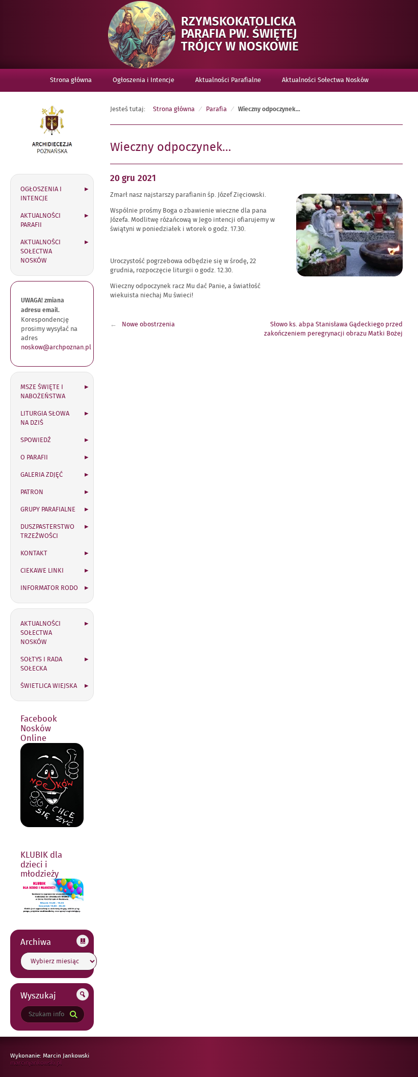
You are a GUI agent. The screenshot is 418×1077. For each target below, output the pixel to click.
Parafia (216, 109)
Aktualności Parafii (40, 220)
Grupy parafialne (47, 509)
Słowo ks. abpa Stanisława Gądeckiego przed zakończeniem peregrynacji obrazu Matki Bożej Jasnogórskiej (333, 333)
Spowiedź (35, 440)
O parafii (34, 457)
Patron (31, 492)
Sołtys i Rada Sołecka (41, 664)
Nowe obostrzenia (148, 324)
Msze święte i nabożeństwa (42, 391)
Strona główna (71, 80)
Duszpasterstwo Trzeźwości (47, 531)
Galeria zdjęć (41, 474)
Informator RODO (49, 588)
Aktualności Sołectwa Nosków (325, 80)
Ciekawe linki (42, 570)
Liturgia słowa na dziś (44, 418)
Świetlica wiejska (48, 685)
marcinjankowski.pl (46, 1062)
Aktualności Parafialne (228, 80)
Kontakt (33, 553)
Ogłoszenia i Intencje (143, 80)
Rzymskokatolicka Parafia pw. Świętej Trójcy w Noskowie (246, 34)
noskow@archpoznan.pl (56, 347)
